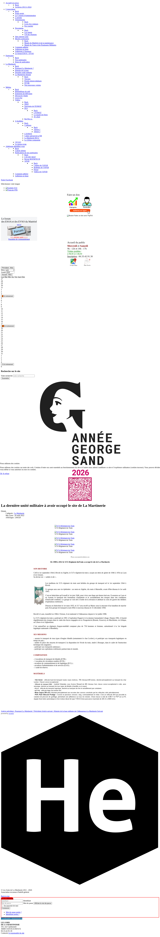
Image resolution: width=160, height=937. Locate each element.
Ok (1, 474)
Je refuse (6, 474)
